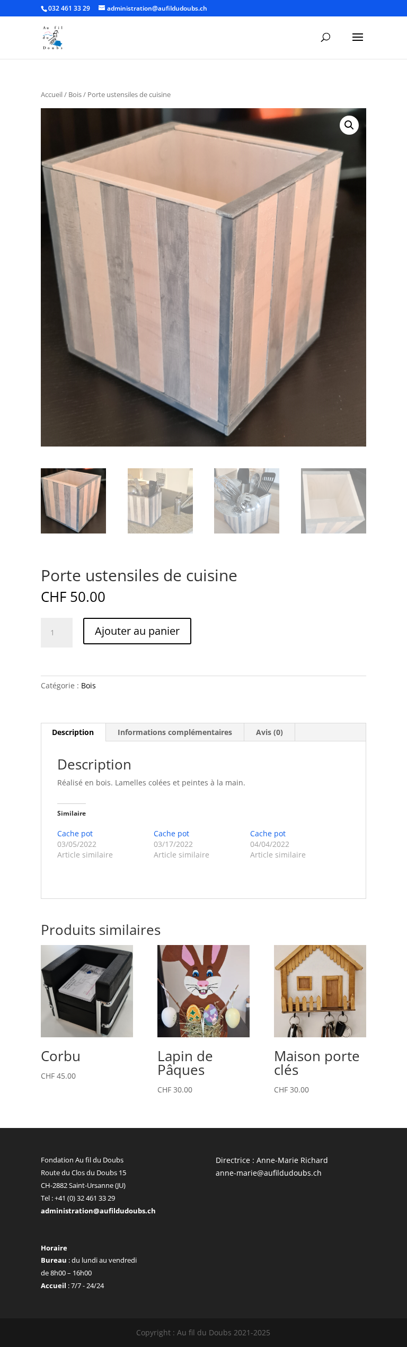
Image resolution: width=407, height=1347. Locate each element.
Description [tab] (73, 732)
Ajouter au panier (137, 631)
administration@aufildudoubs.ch (98, 1210)
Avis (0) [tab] (269, 732)
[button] (349, 125)
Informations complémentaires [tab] (175, 732)
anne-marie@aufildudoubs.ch (269, 1173)
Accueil (52, 94)
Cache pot (75, 833)
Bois (75, 94)
